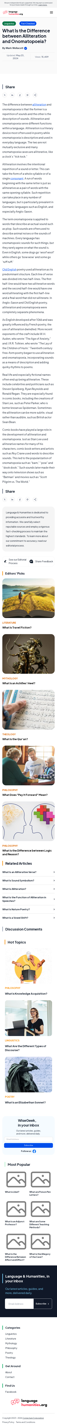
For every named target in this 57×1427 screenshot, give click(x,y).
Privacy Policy (8, 1422)
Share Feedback (44, 561)
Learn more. (42, 5)
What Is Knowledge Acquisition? (26, 993)
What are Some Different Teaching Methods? (39, 1224)
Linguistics (12, 1040)
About (8, 1372)
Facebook (10, 1391)
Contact (9, 1377)
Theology (9, 734)
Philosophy (10, 790)
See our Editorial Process (17, 561)
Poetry (9, 1096)
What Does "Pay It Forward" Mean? (25, 794)
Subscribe (28, 1145)
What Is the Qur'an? (15, 739)
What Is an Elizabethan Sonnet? (25, 1102)
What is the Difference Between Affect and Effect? (15, 1257)
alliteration (39, 104)
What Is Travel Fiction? (17, 627)
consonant (16, 178)
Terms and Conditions (25, 1422)
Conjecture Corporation (33, 1418)
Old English (9, 269)
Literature (9, 622)
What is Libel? (12, 1191)
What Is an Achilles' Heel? (18, 683)
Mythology (10, 678)
